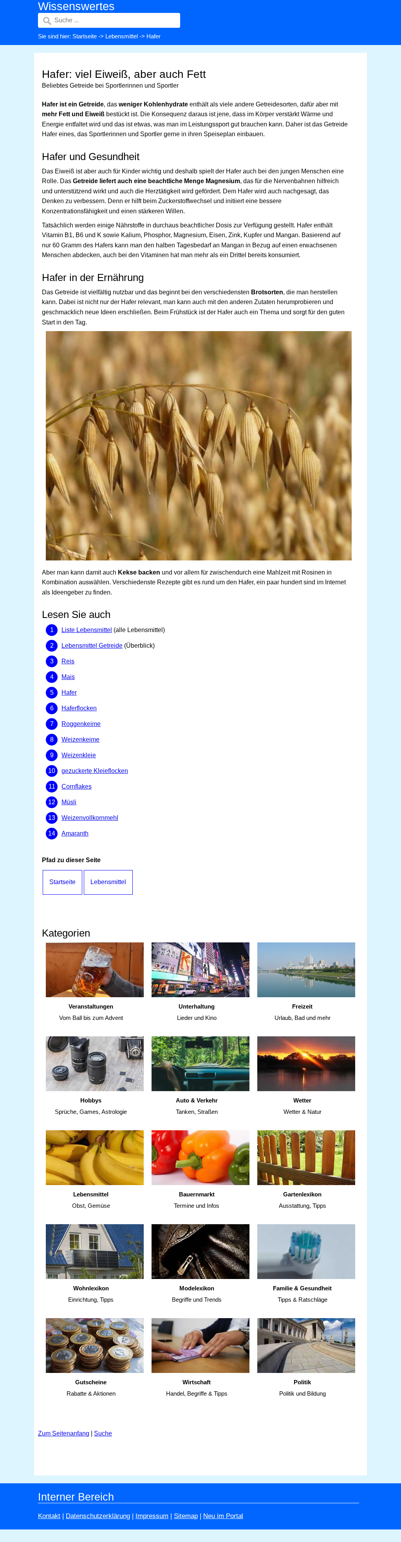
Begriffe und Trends (197, 1294)
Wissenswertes (76, 6)
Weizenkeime (80, 739)
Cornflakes (76, 786)
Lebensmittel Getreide (92, 645)
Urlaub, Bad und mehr (303, 1012)
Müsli (68, 802)
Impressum (151, 1516)
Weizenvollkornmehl (89, 817)
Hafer (69, 692)
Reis (67, 661)
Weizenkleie (78, 755)
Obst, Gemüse (91, 1200)
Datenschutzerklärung (98, 1516)
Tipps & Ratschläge (302, 1294)
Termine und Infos (196, 1200)
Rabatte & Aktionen (91, 1388)
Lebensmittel (121, 36)
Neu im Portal (223, 1516)
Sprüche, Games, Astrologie (91, 1106)
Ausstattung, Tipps (302, 1200)
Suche (103, 1433)
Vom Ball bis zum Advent (91, 1012)
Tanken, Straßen (197, 1106)
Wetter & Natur (303, 1106)
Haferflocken (79, 708)
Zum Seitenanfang (63, 1433)
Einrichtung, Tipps (91, 1294)
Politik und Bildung (302, 1388)
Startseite (84, 36)
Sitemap (186, 1516)
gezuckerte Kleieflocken (94, 770)
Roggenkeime (81, 724)
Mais (68, 677)
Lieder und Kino (197, 1012)
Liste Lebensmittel (86, 630)
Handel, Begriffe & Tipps (197, 1388)
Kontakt (49, 1516)
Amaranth (75, 833)
